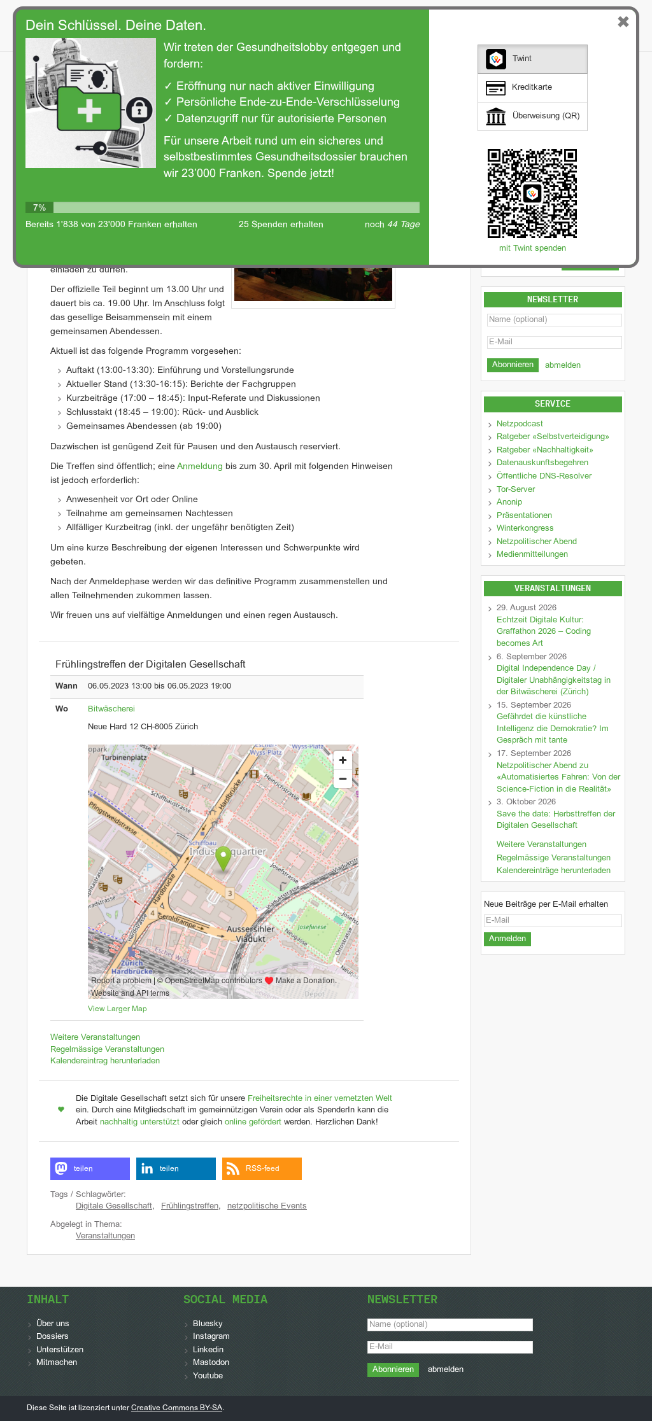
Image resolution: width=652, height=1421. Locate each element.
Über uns (52, 1324)
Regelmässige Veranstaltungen (107, 1050)
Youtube (208, 1376)
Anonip (509, 503)
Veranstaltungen (105, 1236)
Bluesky (208, 1324)
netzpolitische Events (267, 1206)
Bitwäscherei (111, 709)
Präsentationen (524, 516)
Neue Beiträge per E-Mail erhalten (546, 905)
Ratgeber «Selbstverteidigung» (553, 437)
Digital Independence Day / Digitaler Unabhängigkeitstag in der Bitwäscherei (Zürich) (554, 680)
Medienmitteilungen (532, 555)
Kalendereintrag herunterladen (105, 1061)
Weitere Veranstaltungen (95, 1038)
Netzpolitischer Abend (537, 542)
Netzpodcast (520, 424)
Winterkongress (525, 529)
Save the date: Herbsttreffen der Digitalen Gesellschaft (556, 820)
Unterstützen (59, 1350)
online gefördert (253, 1122)
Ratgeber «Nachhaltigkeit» (545, 450)
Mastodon (211, 1363)
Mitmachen (56, 1363)
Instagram (211, 1337)
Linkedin (208, 1350)
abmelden (563, 366)
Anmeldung (200, 467)
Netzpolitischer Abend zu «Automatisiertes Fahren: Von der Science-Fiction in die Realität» (558, 778)
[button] (90, 1169)
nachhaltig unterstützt (140, 1122)
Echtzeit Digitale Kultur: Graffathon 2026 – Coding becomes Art (544, 632)
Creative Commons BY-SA (176, 1408)
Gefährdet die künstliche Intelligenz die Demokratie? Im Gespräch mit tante (553, 729)
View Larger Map (117, 1009)
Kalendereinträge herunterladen (554, 871)
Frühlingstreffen (189, 1206)
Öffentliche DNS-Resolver (544, 476)
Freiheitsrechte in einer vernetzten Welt (320, 1099)
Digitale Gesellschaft (114, 1206)
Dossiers (52, 1337)
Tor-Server (516, 490)
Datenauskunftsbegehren (542, 463)
